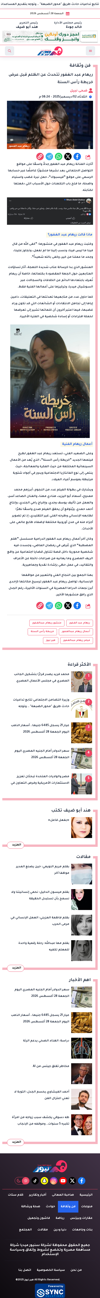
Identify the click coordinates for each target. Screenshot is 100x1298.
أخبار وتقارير (37, 1195)
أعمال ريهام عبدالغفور (76, 631)
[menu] (90, 51)
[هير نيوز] (50, 1166)
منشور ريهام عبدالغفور (46, 623)
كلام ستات (15, 1195)
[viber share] (49, 156)
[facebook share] (77, 156)
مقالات (42, 1230)
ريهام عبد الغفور (79, 623)
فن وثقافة (68, 1206)
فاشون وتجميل (38, 1218)
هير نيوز (50, 640)
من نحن (76, 1270)
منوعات (87, 1206)
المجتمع (25, 1230)
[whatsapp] (40, 156)
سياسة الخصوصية (51, 1270)
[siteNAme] (50, 51)
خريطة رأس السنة (42, 631)
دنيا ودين (60, 1230)
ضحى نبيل (79, 91)
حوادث (50, 1206)
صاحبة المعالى (63, 1195)
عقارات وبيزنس (81, 1218)
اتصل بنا (24, 1270)
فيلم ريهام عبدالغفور (76, 640)
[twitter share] (68, 156)
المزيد (16, 845)
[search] (9, 51)
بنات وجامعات (82, 1230)
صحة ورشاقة (30, 1206)
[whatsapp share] (58, 156)
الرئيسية (86, 1195)
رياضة (60, 1218)
